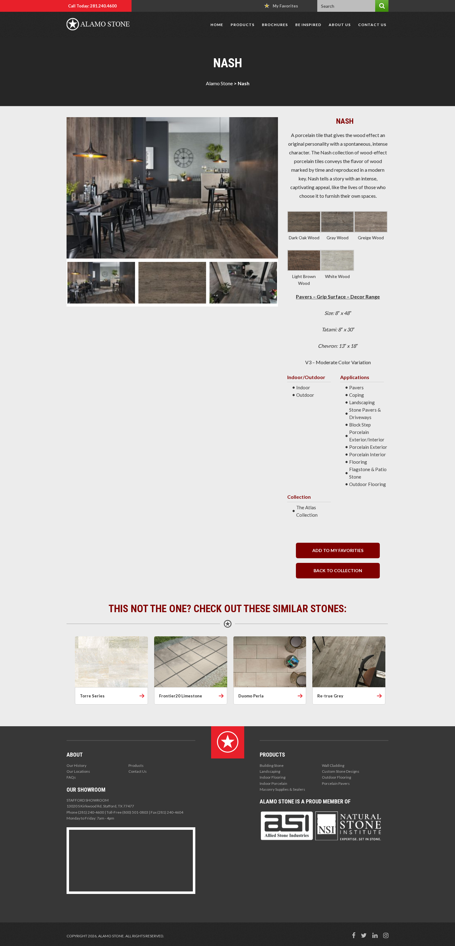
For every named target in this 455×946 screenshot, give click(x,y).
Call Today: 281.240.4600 (92, 5)
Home (216, 24)
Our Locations (78, 771)
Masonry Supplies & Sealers (282, 789)
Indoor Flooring (272, 777)
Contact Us (372, 24)
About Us (340, 24)
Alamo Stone (219, 83)
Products (242, 24)
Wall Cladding (333, 765)
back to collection (338, 570)
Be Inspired (308, 24)
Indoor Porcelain (273, 783)
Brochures (275, 24)
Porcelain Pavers (336, 783)
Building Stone (272, 765)
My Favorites (285, 5)
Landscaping (270, 771)
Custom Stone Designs (340, 771)
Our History (76, 765)
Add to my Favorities (337, 550)
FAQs (71, 777)
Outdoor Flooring (336, 777)
